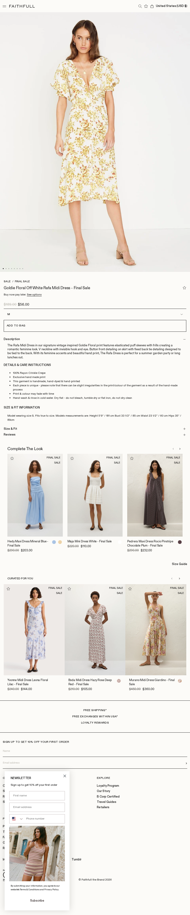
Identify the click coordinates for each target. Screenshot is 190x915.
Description (12, 339)
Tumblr (76, 859)
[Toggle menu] (4, 6)
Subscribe (37, 900)
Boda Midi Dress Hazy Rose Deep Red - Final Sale (90, 682)
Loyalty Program (108, 785)
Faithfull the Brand (93, 879)
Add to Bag (16, 325)
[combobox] (17, 818)
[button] (173, 448)
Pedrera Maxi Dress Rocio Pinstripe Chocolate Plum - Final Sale (150, 543)
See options (34, 294)
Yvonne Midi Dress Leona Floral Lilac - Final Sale (27, 682)
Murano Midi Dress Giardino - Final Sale (152, 682)
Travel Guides (106, 802)
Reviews (10, 434)
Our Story (103, 791)
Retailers (103, 807)
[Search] (140, 6)
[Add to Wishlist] (184, 288)
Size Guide (179, 564)
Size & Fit (10, 428)
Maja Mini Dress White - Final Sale (89, 541)
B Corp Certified (108, 796)
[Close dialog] (65, 776)
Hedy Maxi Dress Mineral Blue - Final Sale (27, 543)
